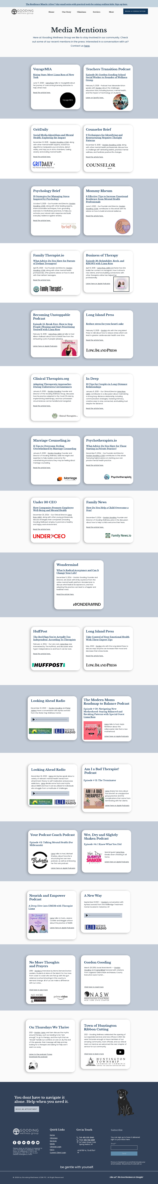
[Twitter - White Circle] (24, 1142)
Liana (106, 724)
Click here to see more (38, 990)
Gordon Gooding (54, 391)
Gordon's (104, 902)
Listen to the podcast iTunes (40, 1054)
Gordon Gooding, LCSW (59, 142)
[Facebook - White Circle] (14, 1142)
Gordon (99, 88)
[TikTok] (33, 1142)
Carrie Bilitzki (100, 970)
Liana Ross (50, 83)
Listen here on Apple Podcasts (98, 283)
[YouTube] (37, 1142)
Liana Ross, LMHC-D (105, 268)
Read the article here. (42, 92)
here (87, 45)
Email (113, 1143)
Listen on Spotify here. (95, 98)
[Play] (34, 719)
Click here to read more (94, 987)
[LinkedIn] (28, 1142)
